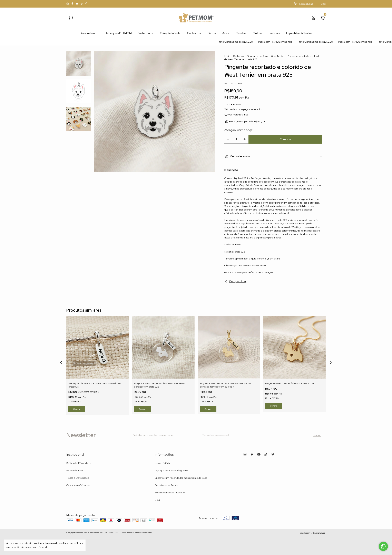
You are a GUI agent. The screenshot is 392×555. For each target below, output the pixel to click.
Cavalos (241, 33)
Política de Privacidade (78, 463)
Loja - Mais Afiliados (299, 33)
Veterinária (145, 33)
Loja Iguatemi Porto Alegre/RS (171, 470)
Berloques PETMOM (118, 33)
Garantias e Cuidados (77, 485)
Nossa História (162, 463)
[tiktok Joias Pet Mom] (82, 4)
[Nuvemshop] (313, 533)
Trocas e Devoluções (77, 478)
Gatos (211, 33)
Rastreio (274, 33)
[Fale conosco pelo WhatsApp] (383, 546)
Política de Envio (75, 470)
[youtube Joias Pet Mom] (77, 4)
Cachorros (194, 33)
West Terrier (277, 56)
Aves (225, 33)
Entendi (43, 547)
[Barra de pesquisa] (70, 18)
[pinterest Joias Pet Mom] (86, 4)
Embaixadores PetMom (167, 485)
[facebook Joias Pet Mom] (72, 4)
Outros (257, 33)
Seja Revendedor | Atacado (170, 492)
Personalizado (89, 33)
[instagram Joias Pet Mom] (67, 4)
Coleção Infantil (170, 33)
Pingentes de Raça (257, 56)
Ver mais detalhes (238, 114)
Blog (157, 500)
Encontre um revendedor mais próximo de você (181, 478)
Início (227, 56)
